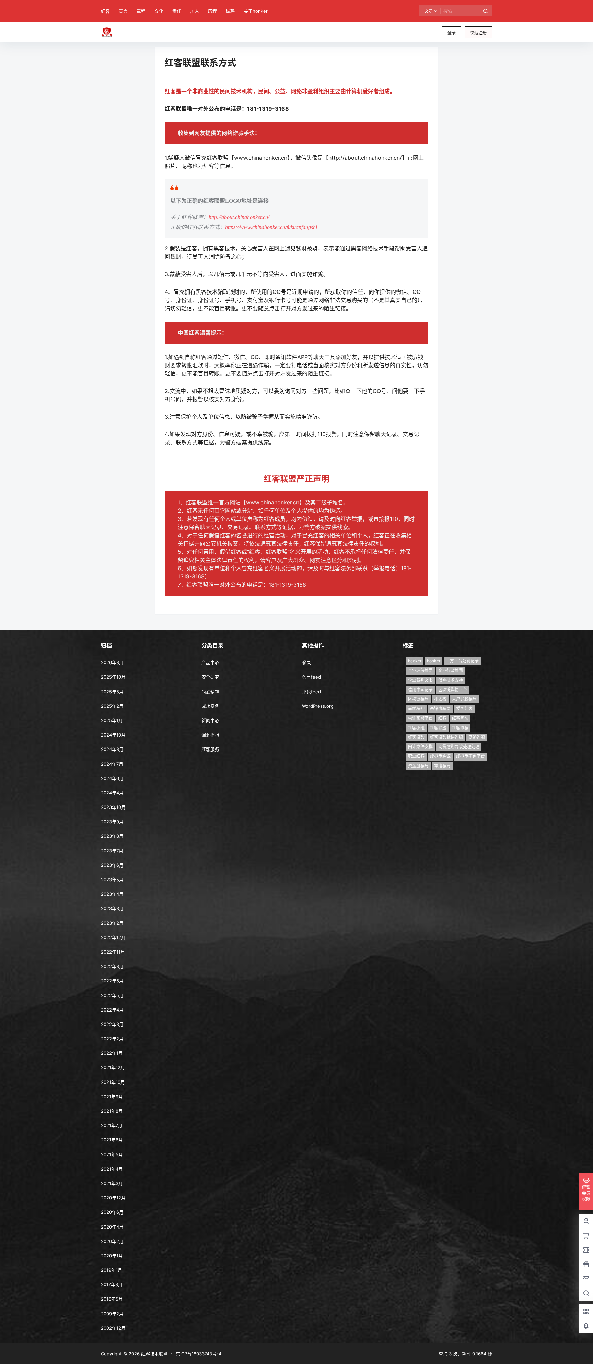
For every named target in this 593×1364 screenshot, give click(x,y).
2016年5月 (112, 1299)
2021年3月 (112, 1183)
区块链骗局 (418, 699)
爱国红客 (464, 708)
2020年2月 (112, 1241)
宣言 (123, 11)
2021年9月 (112, 1096)
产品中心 (210, 662)
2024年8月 (112, 749)
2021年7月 (112, 1125)
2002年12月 (113, 1328)
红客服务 (210, 749)
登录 (451, 32)
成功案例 (210, 706)
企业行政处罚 (450, 670)
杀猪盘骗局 (440, 708)
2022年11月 (113, 952)
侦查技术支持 (450, 680)
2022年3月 (112, 1024)
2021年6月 (112, 1139)
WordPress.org (318, 706)
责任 (176, 11)
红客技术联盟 (154, 1353)
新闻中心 (210, 720)
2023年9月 (112, 821)
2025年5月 (112, 691)
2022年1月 (112, 1053)
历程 (212, 11)
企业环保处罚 (420, 670)
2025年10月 (113, 677)
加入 (194, 11)
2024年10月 (113, 735)
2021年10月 (113, 1082)
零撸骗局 (442, 765)
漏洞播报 (210, 735)
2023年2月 (112, 923)
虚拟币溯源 (440, 756)
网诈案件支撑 (420, 746)
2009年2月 (112, 1313)
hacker (414, 660)
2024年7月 (112, 764)
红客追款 (416, 737)
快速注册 (478, 32)
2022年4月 (112, 1010)
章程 (141, 11)
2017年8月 (112, 1284)
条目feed (311, 677)
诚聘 (230, 11)
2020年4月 (112, 1227)
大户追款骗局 (464, 699)
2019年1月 (111, 1270)
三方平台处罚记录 (462, 660)
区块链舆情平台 (452, 689)
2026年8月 (112, 662)
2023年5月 (112, 879)
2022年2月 (112, 1038)
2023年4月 (112, 894)
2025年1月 (112, 720)
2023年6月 (112, 865)
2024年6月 (112, 778)
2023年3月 (112, 908)
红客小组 (416, 727)
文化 (158, 11)
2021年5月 (112, 1154)
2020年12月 (113, 1197)
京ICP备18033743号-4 (198, 1353)
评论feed (311, 691)
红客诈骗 (460, 727)
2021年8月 (112, 1111)
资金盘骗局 (418, 765)
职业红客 (416, 756)
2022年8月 (112, 966)
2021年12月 (113, 1067)
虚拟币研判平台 (470, 756)
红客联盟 (438, 727)
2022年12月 (113, 937)
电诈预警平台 (420, 718)
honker (433, 660)
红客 (105, 11)
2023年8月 (112, 836)
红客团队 (460, 718)
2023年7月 (112, 850)
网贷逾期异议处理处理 (458, 746)
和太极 (440, 699)
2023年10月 (113, 807)
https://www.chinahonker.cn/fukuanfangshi (271, 227)
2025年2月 (112, 706)
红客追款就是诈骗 (446, 737)
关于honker (256, 11)
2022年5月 (112, 995)
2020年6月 (112, 1212)
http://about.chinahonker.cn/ (239, 217)
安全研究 (210, 677)
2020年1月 (112, 1255)
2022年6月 (112, 980)
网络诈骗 (476, 737)
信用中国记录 (420, 689)
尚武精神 (210, 691)
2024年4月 (112, 792)
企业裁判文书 (420, 680)
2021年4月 (112, 1169)
